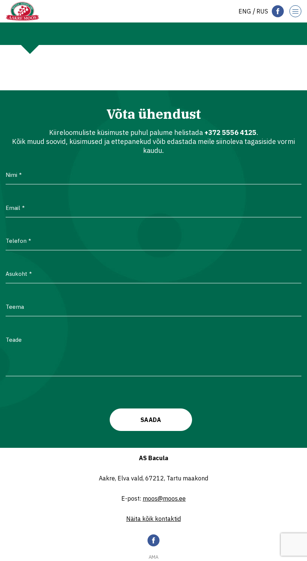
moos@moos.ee (164, 498)
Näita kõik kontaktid (153, 518)
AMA (153, 557)
